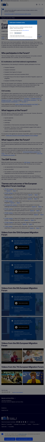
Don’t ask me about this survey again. (18, 35)
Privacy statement (25, 30)
